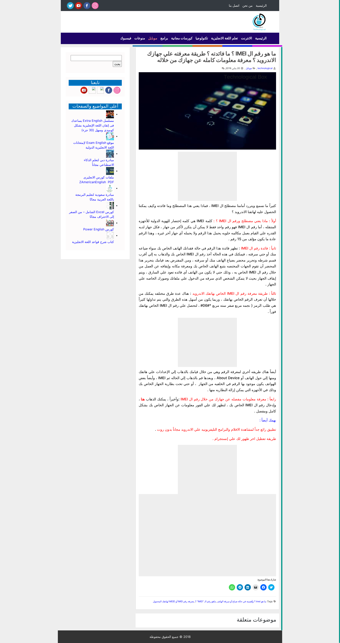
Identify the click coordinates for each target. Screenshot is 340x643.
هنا (142, 399)
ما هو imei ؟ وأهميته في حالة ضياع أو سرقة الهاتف (241, 601)
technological (265, 68)
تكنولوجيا (202, 38)
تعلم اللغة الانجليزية (224, 38)
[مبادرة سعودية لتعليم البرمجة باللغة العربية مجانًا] (110, 188)
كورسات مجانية (181, 38)
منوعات (139, 38)
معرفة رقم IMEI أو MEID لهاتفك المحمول (173, 601)
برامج (164, 38)
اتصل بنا (234, 5)
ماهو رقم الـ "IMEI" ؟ (205, 601)
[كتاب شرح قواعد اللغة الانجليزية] (110, 235)
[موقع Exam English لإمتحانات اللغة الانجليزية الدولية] (110, 136)
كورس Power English (98, 229)
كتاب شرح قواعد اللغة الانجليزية (93, 242)
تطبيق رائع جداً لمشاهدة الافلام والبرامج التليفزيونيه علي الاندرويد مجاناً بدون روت (216, 429)
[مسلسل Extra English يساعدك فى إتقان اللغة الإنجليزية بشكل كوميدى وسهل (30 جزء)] (110, 114)
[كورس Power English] (110, 223)
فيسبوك (125, 38)
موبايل (152, 38)
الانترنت (246, 38)
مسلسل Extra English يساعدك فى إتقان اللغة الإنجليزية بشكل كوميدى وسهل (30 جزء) (92, 125)
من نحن (247, 5)
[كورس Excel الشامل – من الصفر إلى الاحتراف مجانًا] (110, 205)
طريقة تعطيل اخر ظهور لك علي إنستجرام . (244, 439)
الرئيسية (261, 5)
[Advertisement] (207, 176)
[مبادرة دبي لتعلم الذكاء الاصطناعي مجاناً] (110, 153)
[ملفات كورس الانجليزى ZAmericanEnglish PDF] (110, 171)
